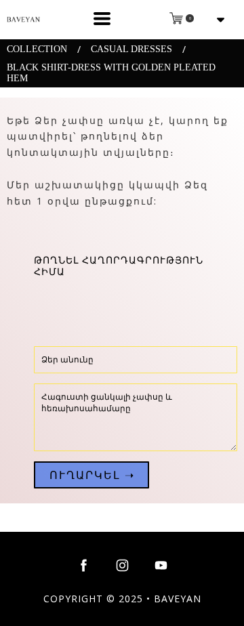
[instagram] (122, 565)
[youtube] (160, 565)
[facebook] (83, 565)
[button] (102, 18)
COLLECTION (37, 49)
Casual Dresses (131, 49)
